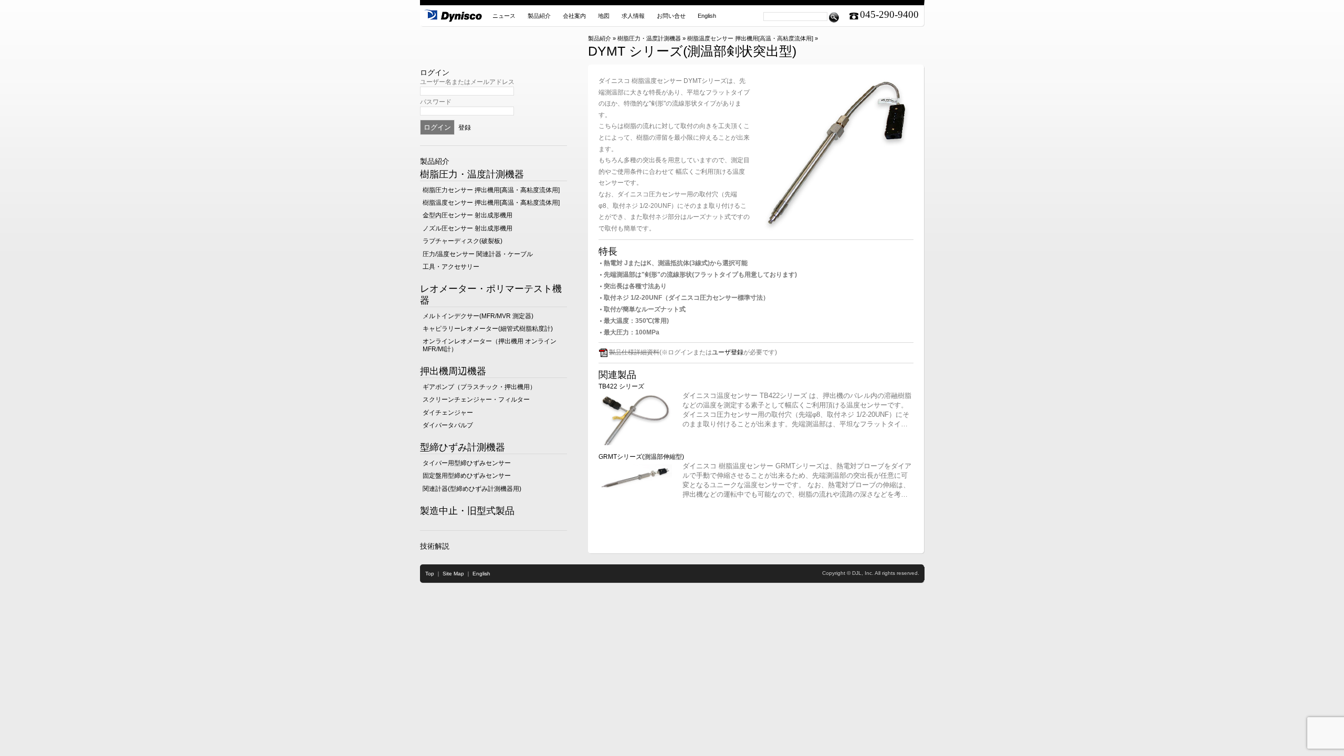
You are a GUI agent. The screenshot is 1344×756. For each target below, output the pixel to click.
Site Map (453, 573)
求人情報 (633, 16)
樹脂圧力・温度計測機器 (649, 38)
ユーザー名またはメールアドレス (467, 82)
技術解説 (434, 546)
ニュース (504, 16)
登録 (464, 127)
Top (429, 573)
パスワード (436, 102)
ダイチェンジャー (448, 412)
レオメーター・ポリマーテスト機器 (491, 295)
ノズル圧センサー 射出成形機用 (467, 228)
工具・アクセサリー (451, 266)
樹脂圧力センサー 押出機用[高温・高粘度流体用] (491, 190)
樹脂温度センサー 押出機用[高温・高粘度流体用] (750, 38)
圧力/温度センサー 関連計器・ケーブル (478, 254)
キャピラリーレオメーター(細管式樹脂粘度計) (488, 328)
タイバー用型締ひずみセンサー (467, 463)
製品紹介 (539, 16)
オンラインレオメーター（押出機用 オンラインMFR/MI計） (489, 345)
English (707, 16)
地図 (604, 16)
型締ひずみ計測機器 (462, 447)
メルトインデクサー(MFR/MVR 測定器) (478, 316)
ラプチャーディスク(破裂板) (462, 241)
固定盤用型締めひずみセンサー (467, 475)
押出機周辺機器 (453, 371)
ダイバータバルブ (448, 425)
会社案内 (574, 16)
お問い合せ (671, 16)
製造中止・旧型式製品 (467, 511)
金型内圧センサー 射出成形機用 (467, 215)
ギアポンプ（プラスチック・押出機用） (479, 387)
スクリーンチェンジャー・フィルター (476, 399)
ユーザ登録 (727, 352)
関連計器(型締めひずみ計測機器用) (472, 488)
